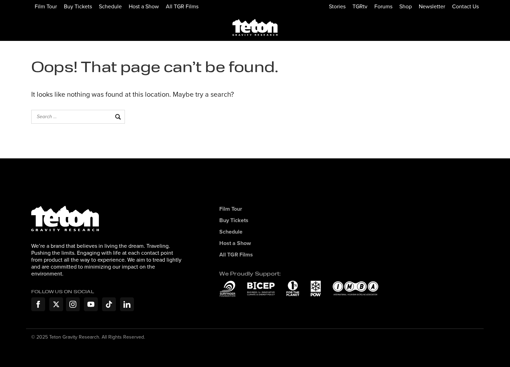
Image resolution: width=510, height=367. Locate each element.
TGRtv (359, 6)
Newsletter (432, 6)
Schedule (110, 6)
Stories (337, 6)
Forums (383, 6)
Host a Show (144, 6)
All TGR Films (182, 6)
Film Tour (46, 6)
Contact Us (465, 6)
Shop (405, 6)
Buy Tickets (78, 6)
